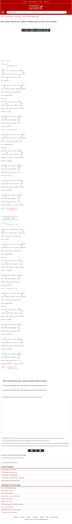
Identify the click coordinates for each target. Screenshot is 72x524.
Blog (47, 517)
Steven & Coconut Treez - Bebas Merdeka (12, 504)
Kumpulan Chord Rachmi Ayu (9, 462)
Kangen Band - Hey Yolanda (9, 469)
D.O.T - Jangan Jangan (7, 493)
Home (24, 1)
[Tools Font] (42, 30)
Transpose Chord (32, 1)
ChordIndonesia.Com (42, 519)
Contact (22, 517)
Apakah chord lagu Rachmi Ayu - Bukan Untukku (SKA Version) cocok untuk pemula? (25, 390)
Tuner (40, 1)
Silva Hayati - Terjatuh (7, 490)
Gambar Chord (54, 517)
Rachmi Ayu (9, 16)
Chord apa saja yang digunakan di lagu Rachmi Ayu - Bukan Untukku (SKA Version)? (25, 385)
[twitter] (40, 450)
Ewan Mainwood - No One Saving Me (11, 509)
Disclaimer (35, 517)
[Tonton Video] (48, 30)
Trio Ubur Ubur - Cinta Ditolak (9, 512)
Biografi (42, 517)
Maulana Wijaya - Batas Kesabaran (10, 480)
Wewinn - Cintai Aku (7, 501)
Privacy (28, 517)
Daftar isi (46, 1)
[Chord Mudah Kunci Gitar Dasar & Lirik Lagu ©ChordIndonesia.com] (36, 9)
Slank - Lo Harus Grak (7, 498)
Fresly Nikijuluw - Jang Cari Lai (9, 472)
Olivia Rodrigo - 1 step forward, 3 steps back (13, 478)
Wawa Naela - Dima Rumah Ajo (10, 475)
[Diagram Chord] (39, 30)
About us (16, 517)
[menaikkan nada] (28, 30)
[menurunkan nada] (24, 30)
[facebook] (32, 450)
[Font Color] (45, 30)
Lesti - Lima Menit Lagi (7, 507)
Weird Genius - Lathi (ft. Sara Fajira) (11, 496)
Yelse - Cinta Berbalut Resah (9, 488)
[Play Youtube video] (36, 418)
